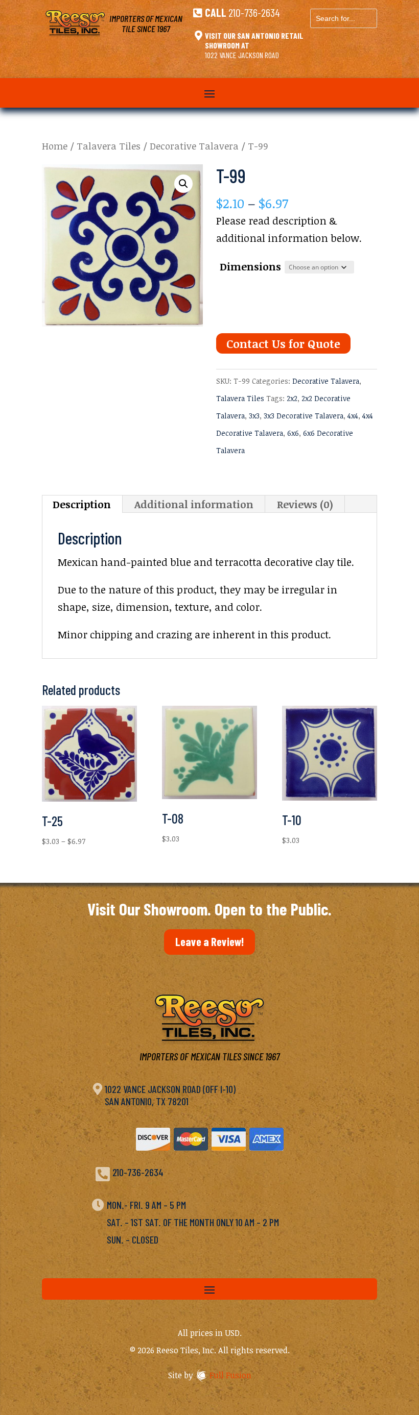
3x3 (254, 415)
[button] (183, 184)
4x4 (352, 415)
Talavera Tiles (109, 145)
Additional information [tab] (193, 504)
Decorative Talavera (194, 145)
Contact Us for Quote (283, 343)
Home (54, 145)
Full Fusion (230, 1375)
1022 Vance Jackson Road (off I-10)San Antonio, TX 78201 (170, 1095)
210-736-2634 (254, 12)
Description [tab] (82, 504)
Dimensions (250, 266)
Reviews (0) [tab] (305, 504)
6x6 (293, 433)
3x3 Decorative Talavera (303, 415)
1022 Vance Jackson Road (242, 55)
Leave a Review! (209, 941)
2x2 (292, 398)
